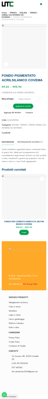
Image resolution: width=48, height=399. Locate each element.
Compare (29, 113)
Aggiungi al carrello (23, 106)
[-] (3, 106)
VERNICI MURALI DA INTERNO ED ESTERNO (19, 15)
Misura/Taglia (7, 99)
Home (4, 12)
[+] (10, 106)
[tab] (8, 142)
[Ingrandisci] (5, 64)
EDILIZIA (23, 12)
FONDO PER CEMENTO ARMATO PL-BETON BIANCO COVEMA (24, 223)
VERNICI (13, 12)
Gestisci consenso (9, 396)
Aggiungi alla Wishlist (12, 113)
